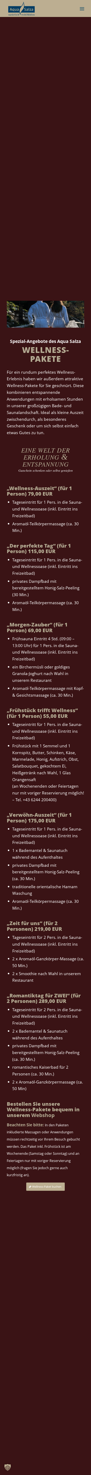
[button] (7, 1467)
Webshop (43, 1114)
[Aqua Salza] (38, 8)
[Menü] (82, 8)
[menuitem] (82, 8)
